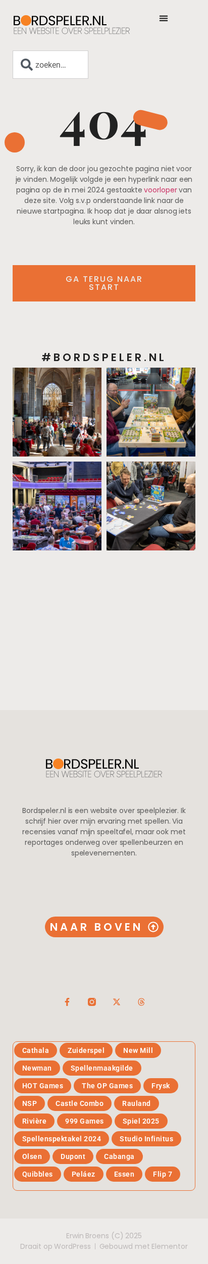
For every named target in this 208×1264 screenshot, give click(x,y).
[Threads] (141, 1002)
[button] (163, 18)
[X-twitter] (117, 1002)
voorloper (160, 190)
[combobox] (50, 64)
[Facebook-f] (67, 1002)
